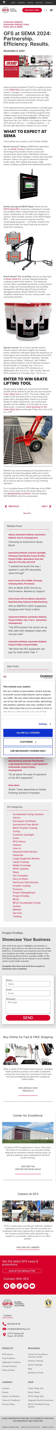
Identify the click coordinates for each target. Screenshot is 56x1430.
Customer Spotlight (23, 834)
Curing (16, 831)
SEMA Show (14, 90)
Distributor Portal (35, 1373)
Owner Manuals (35, 1365)
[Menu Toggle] (51, 10)
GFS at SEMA (16, 27)
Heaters (17, 844)
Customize (26, 742)
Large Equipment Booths (26, 858)
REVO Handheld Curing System (39, 1405)
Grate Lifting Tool (11, 394)
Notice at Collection (11, 1396)
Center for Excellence (28, 1115)
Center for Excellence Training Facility (38, 1355)
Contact (49, 3)
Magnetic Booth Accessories (41, 1400)
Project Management (24, 892)
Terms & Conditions (11, 1400)
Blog (30, 1369)
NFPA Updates (21, 868)
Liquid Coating (21, 861)
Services (17, 913)
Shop (13, 3)
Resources (34, 1348)
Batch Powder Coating (25, 827)
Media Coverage (22, 865)
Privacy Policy (8, 1404)
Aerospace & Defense (24, 821)
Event (26, 24)
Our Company (20, 875)
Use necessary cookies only (28, 751)
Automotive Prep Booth (25, 824)
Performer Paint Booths (25, 882)
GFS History (19, 841)
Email (9, 989)
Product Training (35, 1361)
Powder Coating (21, 885)
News (16, 872)
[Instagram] (13, 1286)
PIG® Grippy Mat (36, 1396)
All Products (7, 1354)
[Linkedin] (26, 1286)
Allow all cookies (28, 733)
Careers (21, 3)
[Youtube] (32, 1286)
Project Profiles (21, 896)
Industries (18, 855)
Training (17, 916)
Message (10, 999)
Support (39, 3)
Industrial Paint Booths (25, 851)
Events (30, 3)
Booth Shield (33, 1392)
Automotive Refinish (13, 22)
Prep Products (8, 1358)
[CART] (4, 2)
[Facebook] (6, 1286)
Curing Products (9, 1366)
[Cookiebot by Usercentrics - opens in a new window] (40, 677)
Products (18, 889)
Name (9, 980)
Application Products (11, 1362)
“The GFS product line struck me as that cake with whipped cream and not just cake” (27, 630)
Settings (43, 724)
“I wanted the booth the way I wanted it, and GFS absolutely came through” (24, 569)
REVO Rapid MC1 (12, 209)
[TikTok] (19, 1286)
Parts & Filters (20, 878)
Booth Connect (18, 149)
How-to (17, 848)
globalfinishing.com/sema (19, 493)
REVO (16, 899)
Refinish (17, 909)
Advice (16, 817)
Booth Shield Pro (13, 279)
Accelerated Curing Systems (28, 814)
